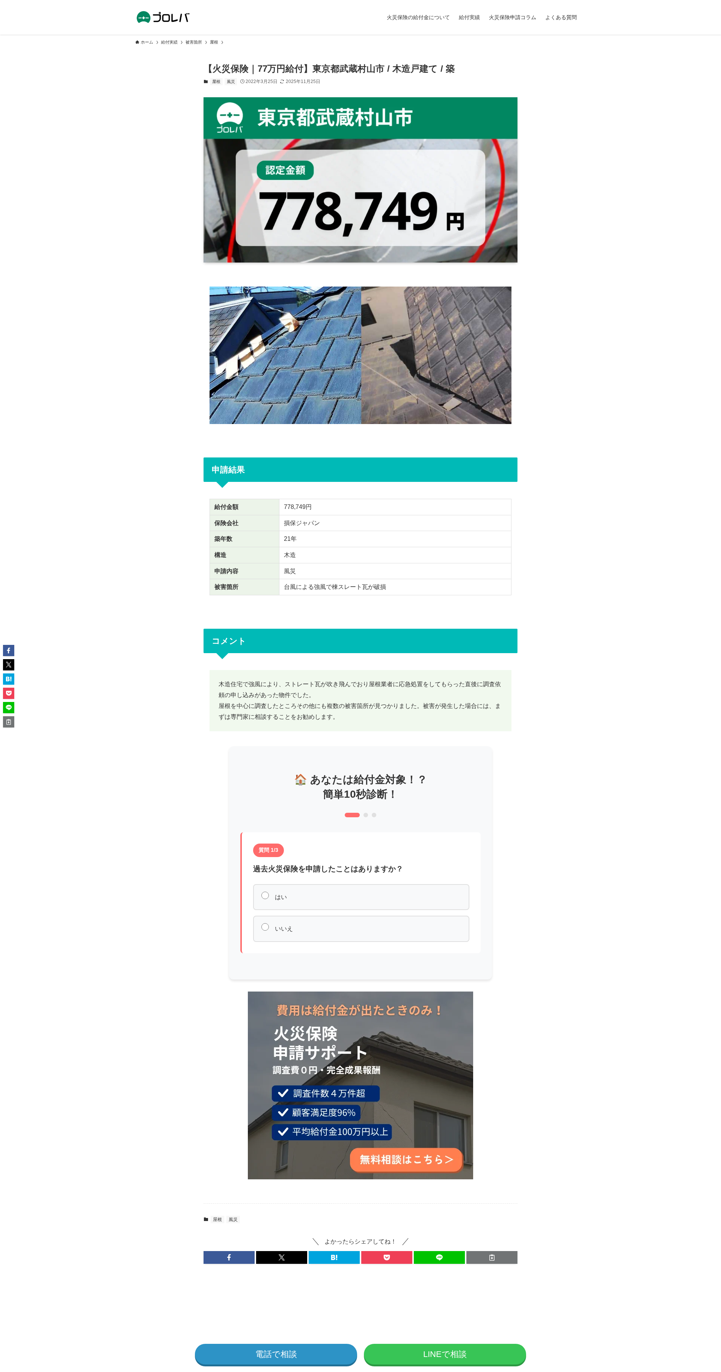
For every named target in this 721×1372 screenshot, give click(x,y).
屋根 (216, 81)
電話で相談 (276, 1354)
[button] (229, 1257)
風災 (231, 81)
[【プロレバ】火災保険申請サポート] (163, 17)
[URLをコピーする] (491, 1257)
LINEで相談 (445, 1354)
